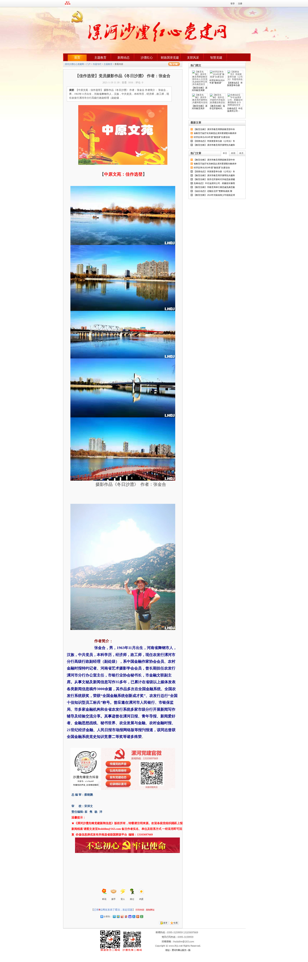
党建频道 (76, 3)
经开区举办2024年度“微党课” (216, 81)
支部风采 (193, 57)
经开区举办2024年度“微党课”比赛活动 (212, 137)
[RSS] (174, 64)
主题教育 (100, 57)
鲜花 (104, 899)
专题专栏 (97, 64)
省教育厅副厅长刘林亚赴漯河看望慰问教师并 (215, 133)
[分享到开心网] (138, 916)
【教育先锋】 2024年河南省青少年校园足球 (214, 195)
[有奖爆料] (233, 122)
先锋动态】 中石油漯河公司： (235, 109)
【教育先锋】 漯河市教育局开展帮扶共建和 (214, 145)
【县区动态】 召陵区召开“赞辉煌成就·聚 (213, 191)
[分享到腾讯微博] (114, 916)
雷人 (123, 899)
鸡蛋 (141, 899)
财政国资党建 (170, 57)
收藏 (175, 923)
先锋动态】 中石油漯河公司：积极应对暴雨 (214, 183)
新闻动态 (123, 57)
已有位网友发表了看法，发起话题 (113, 909)
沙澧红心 (147, 57)
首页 (77, 57)
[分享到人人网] (134, 916)
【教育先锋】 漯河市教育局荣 (199, 89)
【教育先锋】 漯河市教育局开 (199, 107)
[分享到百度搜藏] (130, 916)
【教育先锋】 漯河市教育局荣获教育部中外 (214, 129)
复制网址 (150, 910)
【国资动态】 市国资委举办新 (235, 84)
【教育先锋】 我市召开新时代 (217, 107)
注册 (240, 3)
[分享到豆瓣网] (141, 916)
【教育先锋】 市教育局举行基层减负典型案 (214, 187)
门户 (88, 64)
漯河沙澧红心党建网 (74, 64)
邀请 (165, 923)
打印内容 (140, 910)
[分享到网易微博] (126, 916)
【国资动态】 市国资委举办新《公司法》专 (214, 141)
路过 (132, 899)
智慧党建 (216, 57)
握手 (113, 899)
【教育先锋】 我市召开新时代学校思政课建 (214, 179)
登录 (232, 3)
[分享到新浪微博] (122, 916)
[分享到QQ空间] (118, 916)
